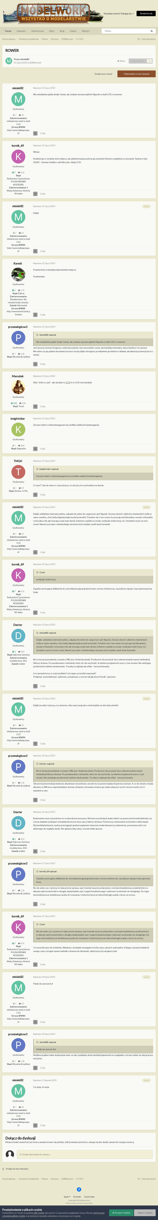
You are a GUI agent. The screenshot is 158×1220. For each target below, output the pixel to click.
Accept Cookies (122, 1212)
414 (22, 651)
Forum (8, 31)
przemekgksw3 (17, 327)
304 (22, 445)
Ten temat (140, 31)
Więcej (85, 31)
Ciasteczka (89, 1196)
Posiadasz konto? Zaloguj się (118, 13)
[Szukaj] (151, 31)
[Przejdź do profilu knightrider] (18, 429)
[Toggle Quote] (37, 335)
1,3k (22, 354)
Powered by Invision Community (79, 1203)
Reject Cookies (144, 1212)
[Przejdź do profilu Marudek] (18, 387)
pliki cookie (39, 1213)
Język (66, 1196)
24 (22, 488)
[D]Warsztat (35, 62)
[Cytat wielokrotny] (35, 133)
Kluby (51, 31)
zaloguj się (93, 1142)
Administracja (37, 31)
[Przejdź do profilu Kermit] (18, 274)
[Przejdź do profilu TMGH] (18, 472)
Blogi (62, 31)
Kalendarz (21, 31)
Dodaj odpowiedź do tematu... (36, 1154)
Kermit (18, 263)
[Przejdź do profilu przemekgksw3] (18, 338)
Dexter (17, 625)
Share (122, 61)
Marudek (18, 376)
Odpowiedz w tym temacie (136, 73)
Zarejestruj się (146, 13)
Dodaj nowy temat (103, 73)
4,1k (22, 172)
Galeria (73, 31)
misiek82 (24, 59)
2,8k (23, 403)
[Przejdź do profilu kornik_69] (18, 156)
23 (22, 115)
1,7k (22, 290)
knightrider (18, 418)
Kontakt (77, 1196)
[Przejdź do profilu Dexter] (18, 636)
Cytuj (42, 133)
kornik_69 (18, 145)
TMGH (18, 461)
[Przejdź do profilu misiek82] (8, 61)
